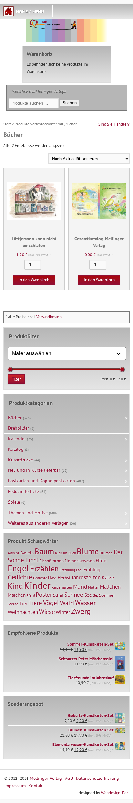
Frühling (91, 569)
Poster (44, 594)
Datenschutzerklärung (97, 778)
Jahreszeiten (86, 577)
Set (95, 595)
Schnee (73, 594)
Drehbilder (18, 428)
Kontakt (36, 785)
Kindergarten (62, 587)
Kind (15, 586)
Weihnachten (23, 611)
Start (7, 123)
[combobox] (64, 353)
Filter (16, 379)
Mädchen (110, 586)
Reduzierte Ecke (23, 491)
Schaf (58, 595)
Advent (13, 552)
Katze (108, 577)
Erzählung (67, 570)
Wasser (85, 602)
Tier (23, 603)
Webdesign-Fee (115, 793)
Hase (52, 578)
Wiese (47, 611)
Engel (18, 568)
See (88, 595)
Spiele (14, 502)
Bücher (15, 418)
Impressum (15, 785)
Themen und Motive (28, 513)
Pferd (30, 595)
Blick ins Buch (65, 553)
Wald (67, 603)
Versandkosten (49, 317)
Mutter (93, 587)
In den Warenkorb (33, 280)
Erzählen (44, 569)
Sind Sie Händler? (114, 124)
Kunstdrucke (20, 460)
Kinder (37, 585)
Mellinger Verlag (46, 778)
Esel (79, 570)
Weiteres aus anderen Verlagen (38, 523)
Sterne (13, 603)
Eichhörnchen (51, 560)
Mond (80, 586)
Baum (44, 551)
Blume (88, 551)
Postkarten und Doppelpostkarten (41, 481)
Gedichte (20, 577)
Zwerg (81, 611)
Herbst (64, 578)
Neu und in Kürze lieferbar (34, 470)
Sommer (107, 595)
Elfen (101, 560)
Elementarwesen (80, 561)
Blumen (106, 552)
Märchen (17, 595)
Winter (63, 612)
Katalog (16, 449)
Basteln (27, 553)
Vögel (51, 602)
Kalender (17, 438)
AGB (69, 778)
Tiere (35, 603)
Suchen (69, 103)
